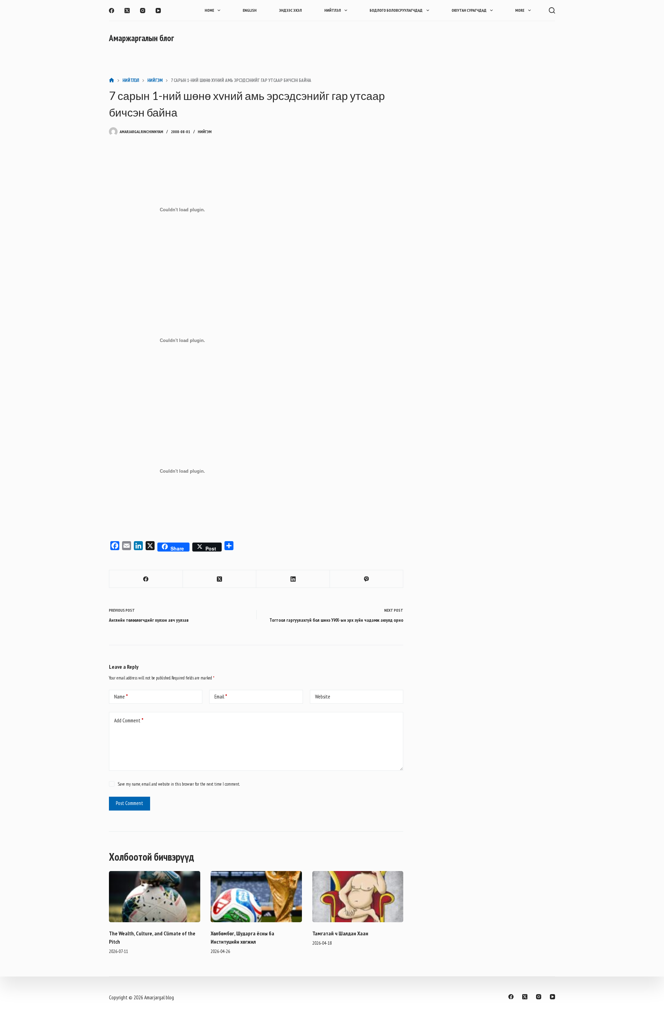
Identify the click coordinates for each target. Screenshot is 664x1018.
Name (121, 696)
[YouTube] (158, 10)
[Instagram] (142, 10)
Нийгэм (205, 131)
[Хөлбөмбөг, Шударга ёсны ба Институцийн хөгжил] (256, 896)
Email (220, 696)
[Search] (552, 10)
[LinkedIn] (293, 579)
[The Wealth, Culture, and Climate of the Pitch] (154, 896)
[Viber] (367, 579)
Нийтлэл (332, 10)
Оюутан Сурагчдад (469, 10)
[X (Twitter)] (127, 10)
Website (322, 696)
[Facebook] (111, 10)
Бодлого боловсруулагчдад (396, 10)
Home (209, 10)
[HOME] (111, 80)
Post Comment (129, 803)
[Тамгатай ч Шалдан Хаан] (358, 896)
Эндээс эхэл (290, 10)
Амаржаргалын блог (141, 38)
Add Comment (129, 720)
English (250, 10)
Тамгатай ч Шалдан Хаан (340, 933)
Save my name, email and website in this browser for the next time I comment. (179, 784)
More (519, 10)
